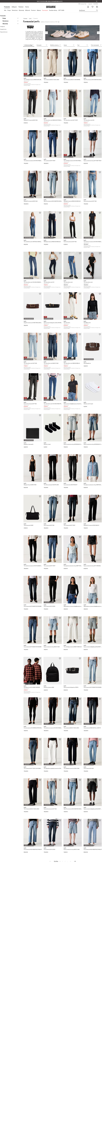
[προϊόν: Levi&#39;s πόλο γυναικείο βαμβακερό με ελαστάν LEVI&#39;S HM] (72, 387)
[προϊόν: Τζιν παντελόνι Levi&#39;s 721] (52, 265)
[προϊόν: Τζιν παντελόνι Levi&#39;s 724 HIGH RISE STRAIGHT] (52, 387)
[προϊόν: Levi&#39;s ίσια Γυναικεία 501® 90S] (52, 509)
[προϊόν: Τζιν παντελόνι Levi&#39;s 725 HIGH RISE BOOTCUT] (32, 265)
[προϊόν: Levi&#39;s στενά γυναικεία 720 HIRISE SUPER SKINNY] (32, 711)
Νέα (5, 10)
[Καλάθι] (97, 7)
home (27, 7)
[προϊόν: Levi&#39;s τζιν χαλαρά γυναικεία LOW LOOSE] (72, 752)
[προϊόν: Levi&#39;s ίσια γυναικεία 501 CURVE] (52, 833)
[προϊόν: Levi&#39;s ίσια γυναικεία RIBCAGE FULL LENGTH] (92, 711)
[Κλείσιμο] (96, 1)
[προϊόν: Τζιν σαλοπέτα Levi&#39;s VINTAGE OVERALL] (32, 225)
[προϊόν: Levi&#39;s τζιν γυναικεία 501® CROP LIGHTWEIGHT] (32, 752)
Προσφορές (45, 10)
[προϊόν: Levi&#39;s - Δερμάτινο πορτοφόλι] (32, 427)
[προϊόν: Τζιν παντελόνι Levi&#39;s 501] (92, 103)
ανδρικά (14, 7)
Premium (33, 10)
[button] (28, 45)
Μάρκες (39, 10)
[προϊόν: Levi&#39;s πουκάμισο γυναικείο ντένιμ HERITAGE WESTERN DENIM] (92, 468)
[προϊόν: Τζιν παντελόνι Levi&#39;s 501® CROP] (72, 103)
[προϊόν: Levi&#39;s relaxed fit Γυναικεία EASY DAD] (32, 103)
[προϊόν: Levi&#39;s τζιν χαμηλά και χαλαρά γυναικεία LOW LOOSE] (52, 752)
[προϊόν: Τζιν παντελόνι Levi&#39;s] (72, 265)
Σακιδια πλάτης (53, 10)
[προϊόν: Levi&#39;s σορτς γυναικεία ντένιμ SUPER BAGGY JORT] (72, 427)
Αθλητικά (27, 10)
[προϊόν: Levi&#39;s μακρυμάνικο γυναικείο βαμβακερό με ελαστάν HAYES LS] (72, 590)
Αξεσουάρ (21, 10)
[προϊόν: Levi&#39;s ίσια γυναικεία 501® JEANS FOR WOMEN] (32, 590)
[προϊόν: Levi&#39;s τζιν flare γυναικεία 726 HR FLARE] (52, 468)
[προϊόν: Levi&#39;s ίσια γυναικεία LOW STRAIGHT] (72, 468)
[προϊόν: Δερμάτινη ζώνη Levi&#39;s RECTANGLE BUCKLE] (32, 306)
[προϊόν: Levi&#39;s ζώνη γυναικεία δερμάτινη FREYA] (72, 671)
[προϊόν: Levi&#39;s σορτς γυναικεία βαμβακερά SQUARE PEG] (92, 630)
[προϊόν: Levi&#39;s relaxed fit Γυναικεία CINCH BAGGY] (92, 509)
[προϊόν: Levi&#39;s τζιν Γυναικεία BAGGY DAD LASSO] (52, 63)
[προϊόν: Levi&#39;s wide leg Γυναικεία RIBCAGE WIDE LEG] (72, 184)
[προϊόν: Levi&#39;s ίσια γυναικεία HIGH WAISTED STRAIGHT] (32, 833)
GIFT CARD (61, 10)
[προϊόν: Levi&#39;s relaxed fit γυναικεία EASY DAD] (32, 184)
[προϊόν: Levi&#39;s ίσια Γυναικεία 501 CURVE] (52, 590)
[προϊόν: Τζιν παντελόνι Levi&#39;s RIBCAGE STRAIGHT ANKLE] (52, 103)
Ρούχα (9, 10)
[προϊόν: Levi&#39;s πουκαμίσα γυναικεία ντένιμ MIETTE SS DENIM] (72, 549)
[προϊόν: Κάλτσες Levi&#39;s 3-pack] (92, 387)
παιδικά (20, 7)
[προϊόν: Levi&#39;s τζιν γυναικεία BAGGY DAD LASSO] (72, 711)
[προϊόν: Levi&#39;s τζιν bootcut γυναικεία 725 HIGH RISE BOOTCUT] (32, 144)
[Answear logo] (51, 7)
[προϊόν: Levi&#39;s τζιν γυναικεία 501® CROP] (52, 144)
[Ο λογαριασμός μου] (88, 7)
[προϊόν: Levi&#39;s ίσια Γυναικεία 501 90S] (92, 752)
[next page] (75, 861)
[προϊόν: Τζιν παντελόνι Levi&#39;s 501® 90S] (32, 346)
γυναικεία (7, 7)
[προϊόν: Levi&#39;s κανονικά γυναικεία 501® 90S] (92, 184)
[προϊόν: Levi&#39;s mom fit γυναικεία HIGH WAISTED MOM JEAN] (92, 63)
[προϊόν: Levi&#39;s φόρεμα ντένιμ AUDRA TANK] (32, 468)
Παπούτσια (15, 10)
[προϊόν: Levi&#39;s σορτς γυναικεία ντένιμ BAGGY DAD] (52, 630)
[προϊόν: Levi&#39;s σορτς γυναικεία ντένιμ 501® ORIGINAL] (92, 549)
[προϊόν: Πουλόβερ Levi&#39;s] (92, 306)
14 (70, 861)
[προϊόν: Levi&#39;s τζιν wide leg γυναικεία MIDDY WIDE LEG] (72, 630)
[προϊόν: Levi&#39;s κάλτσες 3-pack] (52, 427)
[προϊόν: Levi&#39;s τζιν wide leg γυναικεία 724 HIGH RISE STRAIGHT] (72, 144)
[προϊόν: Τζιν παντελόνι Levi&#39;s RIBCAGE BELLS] (72, 346)
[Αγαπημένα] (92, 7)
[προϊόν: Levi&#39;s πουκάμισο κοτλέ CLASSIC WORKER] (32, 671)
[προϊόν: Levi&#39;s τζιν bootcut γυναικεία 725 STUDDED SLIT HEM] (32, 549)
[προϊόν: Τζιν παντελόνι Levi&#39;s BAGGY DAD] (52, 346)
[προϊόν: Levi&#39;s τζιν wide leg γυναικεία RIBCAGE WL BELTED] (32, 63)
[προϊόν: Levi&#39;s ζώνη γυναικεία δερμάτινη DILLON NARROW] (52, 306)
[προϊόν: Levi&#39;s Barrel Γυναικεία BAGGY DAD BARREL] (72, 63)
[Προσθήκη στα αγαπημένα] (40, 50)
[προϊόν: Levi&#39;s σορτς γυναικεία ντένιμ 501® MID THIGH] (92, 144)
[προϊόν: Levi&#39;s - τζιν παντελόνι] (72, 306)
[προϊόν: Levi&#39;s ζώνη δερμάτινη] (92, 346)
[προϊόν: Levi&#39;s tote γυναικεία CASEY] (32, 509)
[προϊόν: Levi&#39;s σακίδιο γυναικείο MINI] (52, 671)
